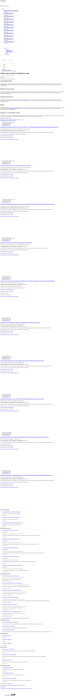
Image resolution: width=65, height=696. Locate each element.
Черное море (2, 83)
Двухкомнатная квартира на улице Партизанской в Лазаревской (11, 517)
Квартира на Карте (7, 135)
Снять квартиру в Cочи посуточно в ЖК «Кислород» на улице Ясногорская (12, 565)
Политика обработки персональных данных (18, 685)
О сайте (7, 49)
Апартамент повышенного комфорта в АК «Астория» (9, 530)
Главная (3, 69)
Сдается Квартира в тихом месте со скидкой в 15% (9, 678)
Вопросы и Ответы (9, 50)
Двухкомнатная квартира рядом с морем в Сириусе (11, 360)
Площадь (4, 130)
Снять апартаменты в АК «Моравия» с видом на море (9, 604)
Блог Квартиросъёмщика (6, 70)
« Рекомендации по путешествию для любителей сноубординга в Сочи (12, 119)
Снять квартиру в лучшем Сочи (6, 635)
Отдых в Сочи (12, 75)
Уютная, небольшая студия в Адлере (8, 242)
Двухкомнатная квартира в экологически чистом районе (12, 437)
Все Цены (2, 135)
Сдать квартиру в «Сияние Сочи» (7, 643)
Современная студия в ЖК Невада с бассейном (10, 322)
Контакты (6, 125)
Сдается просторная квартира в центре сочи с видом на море (10, 556)
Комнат (20, 130)
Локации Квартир (9, 52)
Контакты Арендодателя (15, 139)
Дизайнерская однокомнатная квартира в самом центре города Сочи (14, 127)
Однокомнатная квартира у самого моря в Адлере (11, 398)
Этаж (10, 130)
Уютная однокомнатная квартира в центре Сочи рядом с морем (13, 204)
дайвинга (28, 107)
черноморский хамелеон (25, 99)
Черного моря (14, 91)
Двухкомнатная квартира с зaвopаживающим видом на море (13, 475)
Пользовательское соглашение (5, 685)
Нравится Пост (2, 77)
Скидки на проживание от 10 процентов (7, 667)
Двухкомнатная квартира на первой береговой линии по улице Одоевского (12, 522)
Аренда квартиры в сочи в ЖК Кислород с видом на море (10, 547)
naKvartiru (10, 683)
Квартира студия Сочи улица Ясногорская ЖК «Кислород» (10, 597)
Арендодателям (2, 686)
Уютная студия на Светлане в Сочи (7, 165)
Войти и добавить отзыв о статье (5, 118)
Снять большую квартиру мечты (7, 639)
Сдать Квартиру (6, 54)
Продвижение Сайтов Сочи (6, 618)
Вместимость (14, 130)
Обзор (5, 48)
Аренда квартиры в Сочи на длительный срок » (8, 120)
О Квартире (2, 139)
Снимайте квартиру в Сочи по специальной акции (9, 654)
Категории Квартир (9, 51)
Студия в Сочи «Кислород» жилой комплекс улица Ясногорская (13, 280)
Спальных (26, 130)
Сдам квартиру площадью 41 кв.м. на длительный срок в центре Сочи (12, 611)
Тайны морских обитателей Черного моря (8, 629)
